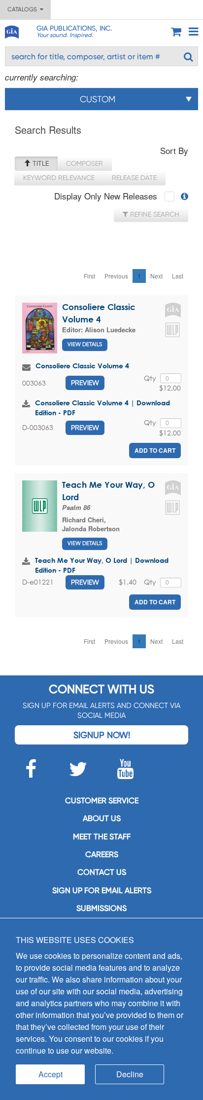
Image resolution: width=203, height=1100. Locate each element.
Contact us (101, 872)
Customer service (101, 800)
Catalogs (23, 9)
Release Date (134, 178)
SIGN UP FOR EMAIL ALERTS (101, 890)
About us (102, 818)
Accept (50, 1074)
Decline (129, 1074)
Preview (85, 383)
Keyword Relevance (59, 178)
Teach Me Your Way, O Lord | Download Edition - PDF (102, 565)
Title (40, 163)
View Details (85, 344)
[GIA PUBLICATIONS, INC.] (11, 30)
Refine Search (153, 214)
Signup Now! (101, 735)
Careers (101, 854)
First (89, 276)
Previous (116, 276)
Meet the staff (102, 836)
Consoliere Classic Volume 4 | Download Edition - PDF (102, 407)
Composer (84, 163)
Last (177, 276)
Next (156, 276)
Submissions (101, 908)
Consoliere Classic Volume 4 (82, 365)
